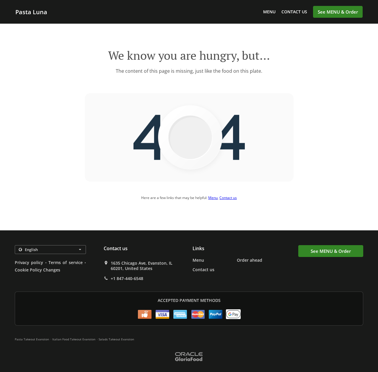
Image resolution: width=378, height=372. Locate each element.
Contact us (294, 11)
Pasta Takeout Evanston (32, 339)
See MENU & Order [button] (338, 12)
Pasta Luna (31, 12)
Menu (269, 11)
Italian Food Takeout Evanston (73, 339)
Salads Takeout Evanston (116, 339)
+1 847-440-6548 (127, 278)
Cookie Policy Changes (37, 270)
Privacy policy (29, 262)
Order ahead (249, 260)
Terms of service (65, 262)
